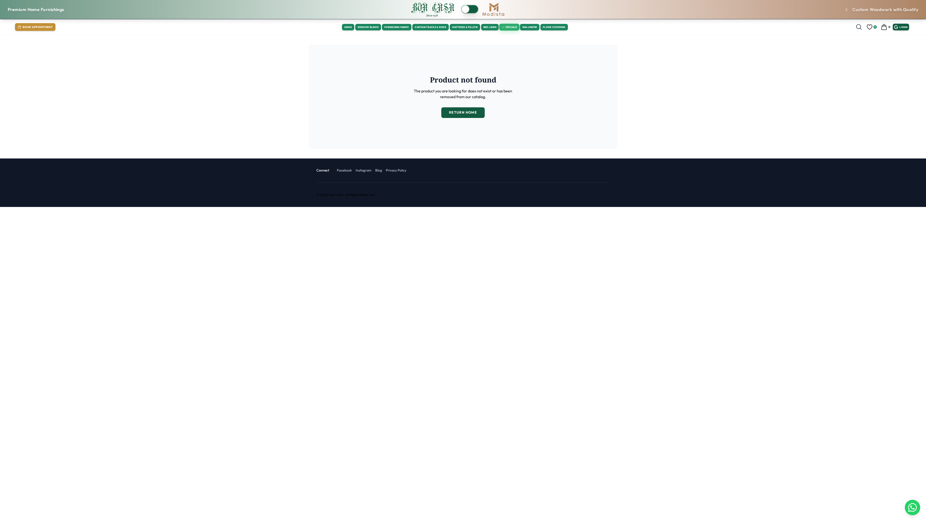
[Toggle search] (859, 27)
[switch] (469, 9)
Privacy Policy (396, 170)
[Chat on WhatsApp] (912, 507)
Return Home (463, 112)
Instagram (363, 170)
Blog (378, 170)
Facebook (344, 170)
